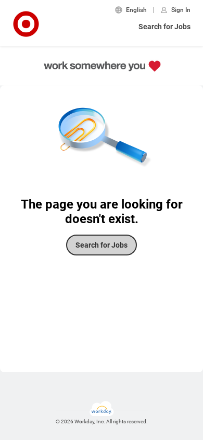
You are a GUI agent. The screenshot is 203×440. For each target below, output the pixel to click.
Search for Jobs (164, 26)
